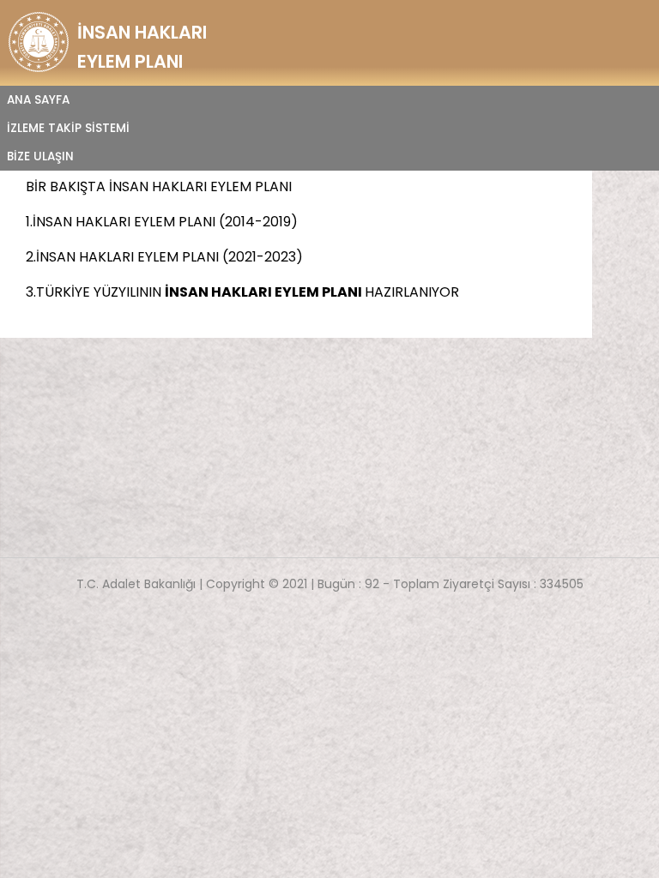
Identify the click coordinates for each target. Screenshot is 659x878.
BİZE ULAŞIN (40, 156)
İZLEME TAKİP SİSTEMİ (68, 128)
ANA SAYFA (38, 100)
